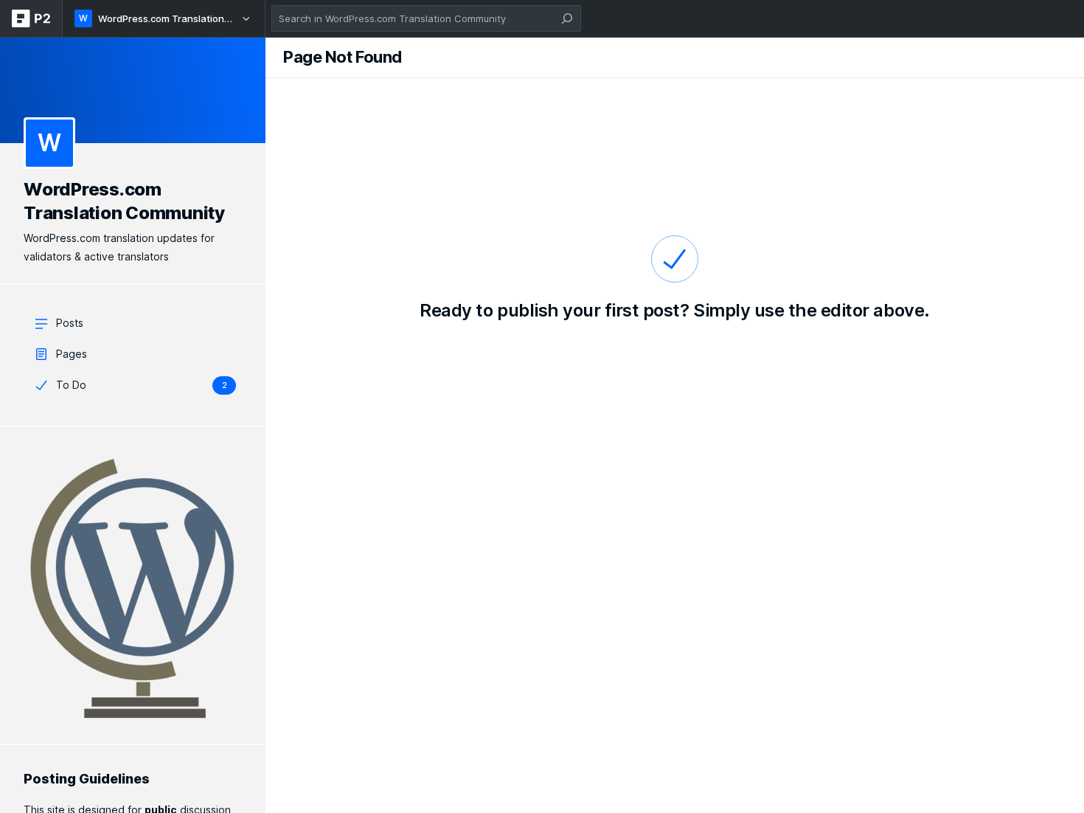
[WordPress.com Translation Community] (132, 90)
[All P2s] (31, 18)
